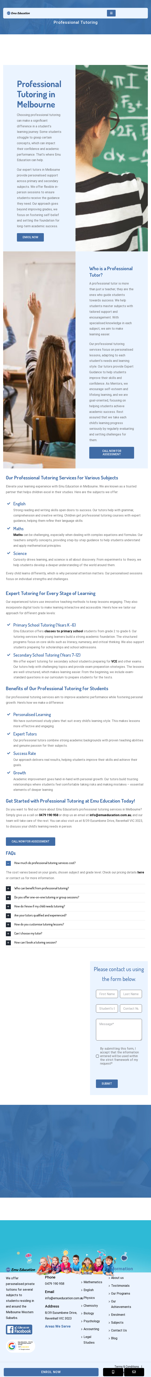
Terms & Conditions (126, 1366)
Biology (89, 1313)
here (140, 872)
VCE (114, 661)
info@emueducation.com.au (110, 815)
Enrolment (118, 1315)
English (89, 1290)
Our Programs (120, 1293)
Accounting (91, 1329)
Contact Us (119, 1330)
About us (117, 1278)
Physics (89, 1298)
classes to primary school (63, 631)
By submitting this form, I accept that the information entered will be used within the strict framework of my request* (119, 1056)
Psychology (92, 1321)
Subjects (117, 1322)
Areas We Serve (58, 1326)
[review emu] (20, 1340)
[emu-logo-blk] (18, 13)
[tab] (75, 863)
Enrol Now (51, 1372)
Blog (114, 1338)
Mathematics (93, 1282)
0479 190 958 (54, 1284)
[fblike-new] (19, 1327)
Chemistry (91, 1306)
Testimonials (120, 1286)
